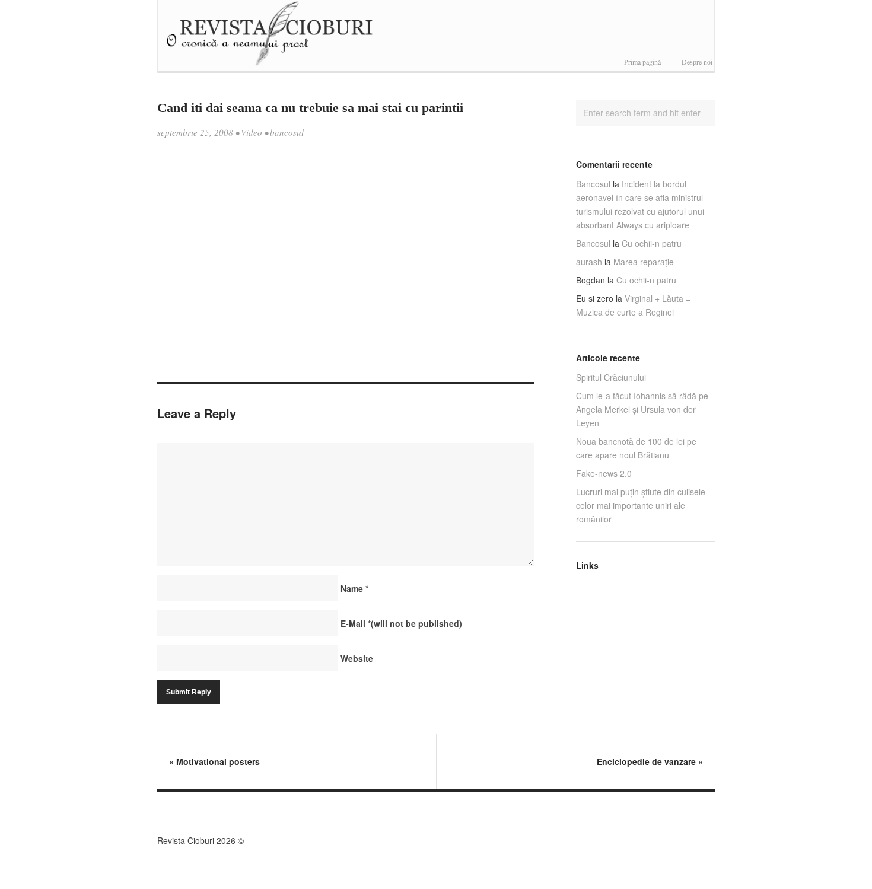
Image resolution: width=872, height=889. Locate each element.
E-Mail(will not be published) (401, 623)
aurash (589, 261)
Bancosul (593, 184)
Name (354, 588)
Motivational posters (214, 761)
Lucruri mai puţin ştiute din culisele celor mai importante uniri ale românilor (640, 505)
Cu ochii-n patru (652, 243)
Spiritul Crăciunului (611, 377)
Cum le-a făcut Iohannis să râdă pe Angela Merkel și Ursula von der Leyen (642, 409)
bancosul (287, 132)
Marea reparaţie (643, 261)
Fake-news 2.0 (604, 473)
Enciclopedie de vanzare (650, 761)
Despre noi (697, 61)
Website (356, 658)
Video (251, 132)
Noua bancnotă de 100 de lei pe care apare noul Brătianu (636, 448)
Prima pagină (642, 61)
